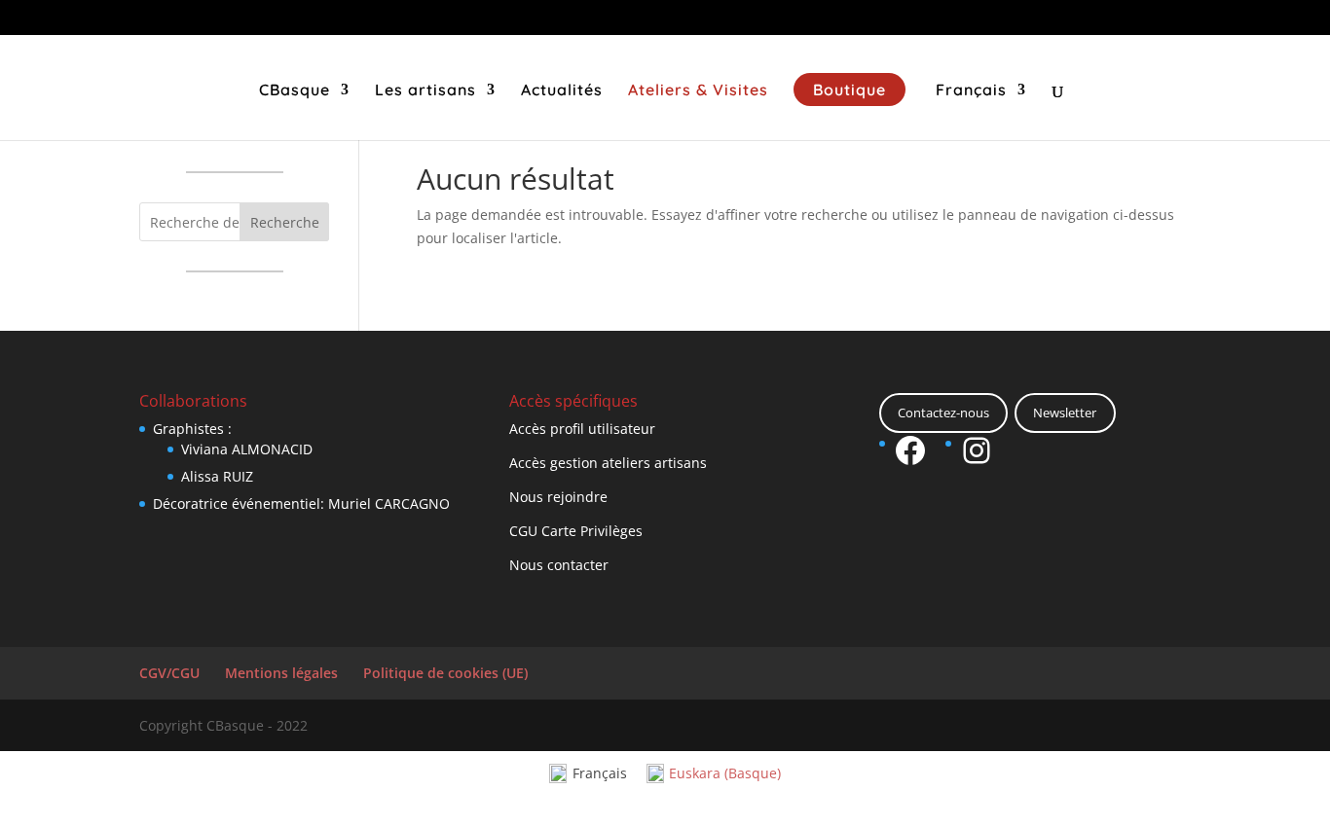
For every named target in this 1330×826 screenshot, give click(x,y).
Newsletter (1064, 412)
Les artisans (425, 91)
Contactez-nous (943, 412)
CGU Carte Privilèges (576, 530)
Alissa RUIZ (217, 476)
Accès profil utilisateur (582, 428)
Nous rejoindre (558, 496)
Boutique (849, 89)
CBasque (294, 91)
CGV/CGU (169, 673)
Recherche (284, 222)
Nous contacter (559, 565)
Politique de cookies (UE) (445, 673)
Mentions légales (281, 673)
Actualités (562, 91)
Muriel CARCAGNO (389, 503)
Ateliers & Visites (698, 91)
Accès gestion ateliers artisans (608, 462)
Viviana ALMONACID (247, 449)
